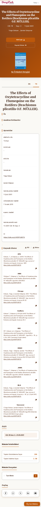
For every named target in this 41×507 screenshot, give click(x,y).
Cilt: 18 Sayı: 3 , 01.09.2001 (14, 435)
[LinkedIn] (28, 493)
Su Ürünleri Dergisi (20, 72)
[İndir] (35, 475)
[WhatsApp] (13, 493)
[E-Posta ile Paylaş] (35, 493)
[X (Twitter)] (20, 493)
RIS (28, 247)
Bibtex (37, 247)
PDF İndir (19, 40)
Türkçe (35, 2)
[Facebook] (5, 493)
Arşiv (4, 426)
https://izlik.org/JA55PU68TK (14, 237)
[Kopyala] (35, 269)
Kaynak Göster (19, 45)
